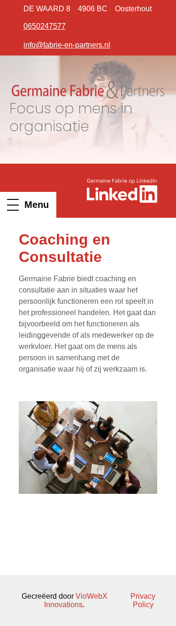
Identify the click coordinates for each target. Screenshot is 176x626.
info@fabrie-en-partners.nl (66, 45)
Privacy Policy (142, 600)
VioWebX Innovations (75, 600)
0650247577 (44, 26)
